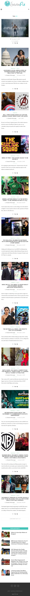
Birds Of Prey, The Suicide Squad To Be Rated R (15, 158)
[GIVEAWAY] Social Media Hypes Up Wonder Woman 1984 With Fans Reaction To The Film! (15, 72)
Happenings (13, 68)
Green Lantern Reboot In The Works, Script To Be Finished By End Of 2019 (15, 199)
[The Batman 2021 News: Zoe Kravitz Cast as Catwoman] (15, 315)
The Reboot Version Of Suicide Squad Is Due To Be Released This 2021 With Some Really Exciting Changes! (15, 499)
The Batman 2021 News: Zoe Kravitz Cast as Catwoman (15, 329)
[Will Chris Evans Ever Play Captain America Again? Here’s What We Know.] (15, 101)
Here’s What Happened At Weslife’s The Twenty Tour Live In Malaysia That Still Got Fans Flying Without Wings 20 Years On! (19, 563)
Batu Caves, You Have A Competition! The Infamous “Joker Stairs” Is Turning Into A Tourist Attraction (15, 372)
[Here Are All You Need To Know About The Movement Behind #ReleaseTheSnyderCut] (15, 271)
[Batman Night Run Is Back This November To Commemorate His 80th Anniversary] (15, 399)
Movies (18, 68)
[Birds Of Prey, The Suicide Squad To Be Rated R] (15, 144)
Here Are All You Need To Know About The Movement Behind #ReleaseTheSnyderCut (15, 286)
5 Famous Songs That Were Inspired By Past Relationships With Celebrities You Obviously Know (19, 573)
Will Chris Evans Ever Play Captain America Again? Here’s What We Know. (15, 115)
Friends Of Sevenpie (10, 75)
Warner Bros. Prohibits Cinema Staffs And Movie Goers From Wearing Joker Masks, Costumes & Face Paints (15, 456)
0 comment (15, 41)
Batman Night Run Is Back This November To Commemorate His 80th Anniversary (15, 414)
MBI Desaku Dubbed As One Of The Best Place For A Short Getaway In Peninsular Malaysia (19, 542)
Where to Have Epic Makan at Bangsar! (19, 533)
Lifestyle (18, 238)
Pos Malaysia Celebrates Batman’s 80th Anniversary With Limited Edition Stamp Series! (15, 242)
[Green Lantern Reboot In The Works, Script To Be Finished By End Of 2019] (15, 185)
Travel (18, 368)
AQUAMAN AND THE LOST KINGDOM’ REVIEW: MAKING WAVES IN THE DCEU (15, 28)
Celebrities (13, 282)
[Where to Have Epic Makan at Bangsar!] (5, 534)
